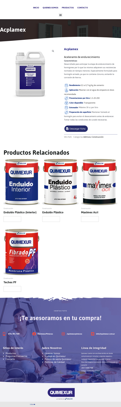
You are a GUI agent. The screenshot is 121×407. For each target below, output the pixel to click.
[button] (61, 15)
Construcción (98, 137)
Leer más (12, 219)
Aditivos (87, 137)
